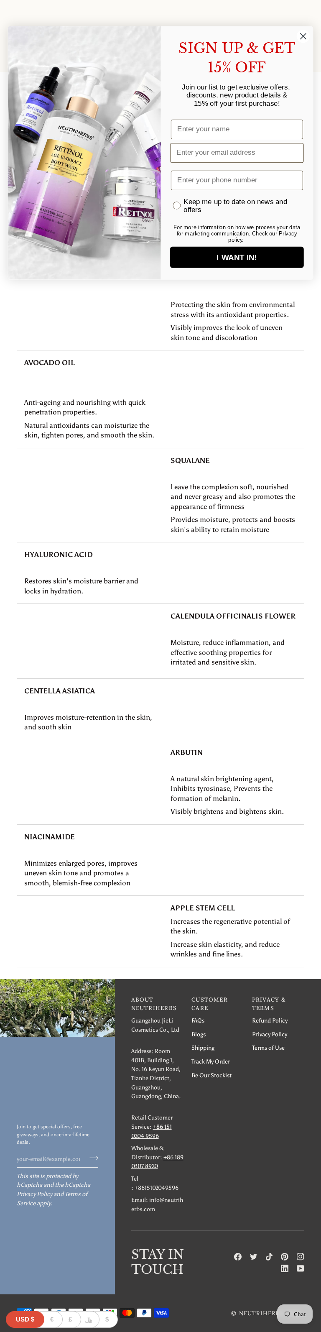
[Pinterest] (284, 1256)
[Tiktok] (269, 1256)
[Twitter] (253, 1256)
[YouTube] (300, 1268)
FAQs (197, 1020)
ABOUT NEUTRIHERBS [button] (154, 1004)
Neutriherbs (261, 1313)
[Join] (91, 1157)
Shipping (202, 1047)
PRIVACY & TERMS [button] (269, 1004)
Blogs (198, 1034)
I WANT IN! (237, 257)
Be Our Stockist (211, 1075)
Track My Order (210, 1061)
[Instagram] (300, 1256)
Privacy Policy (34, 1194)
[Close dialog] (303, 36)
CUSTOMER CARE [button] (209, 1004)
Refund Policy (270, 1020)
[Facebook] (238, 1256)
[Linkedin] (284, 1268)
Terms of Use (268, 1047)
